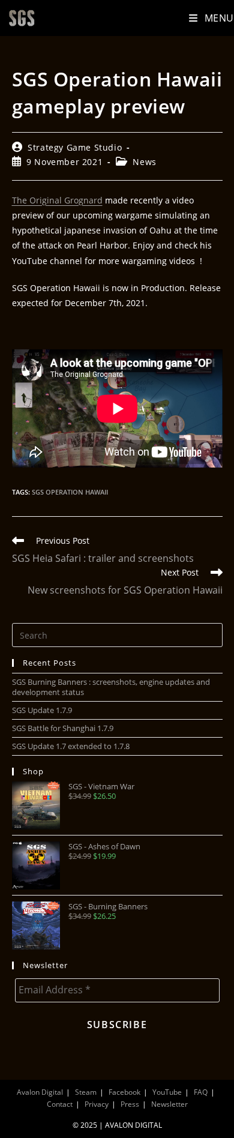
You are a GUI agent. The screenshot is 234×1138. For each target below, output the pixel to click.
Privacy (97, 1104)
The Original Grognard (57, 200)
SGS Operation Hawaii (70, 491)
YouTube (167, 1092)
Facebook (124, 1092)
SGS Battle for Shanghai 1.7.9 (62, 728)
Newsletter (169, 1104)
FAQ (201, 1092)
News (144, 161)
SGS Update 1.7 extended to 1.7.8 (71, 746)
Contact (60, 1104)
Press (130, 1104)
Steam (86, 1092)
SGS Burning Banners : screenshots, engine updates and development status (111, 686)
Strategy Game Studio (75, 147)
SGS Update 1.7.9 (42, 710)
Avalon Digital (40, 1092)
